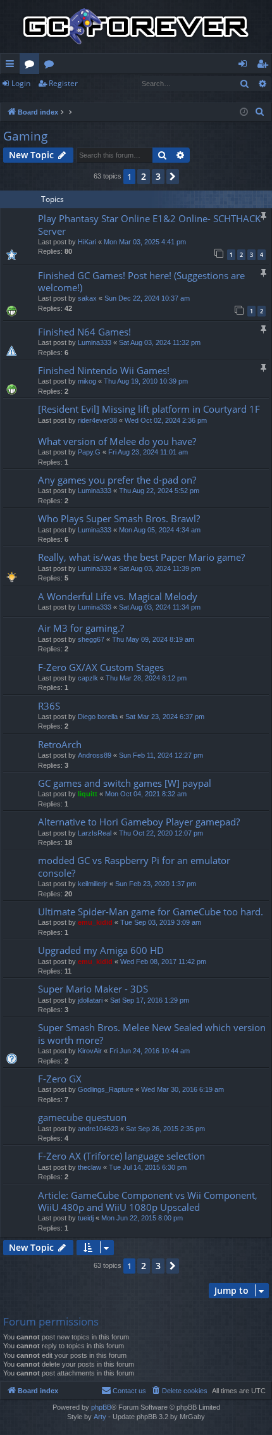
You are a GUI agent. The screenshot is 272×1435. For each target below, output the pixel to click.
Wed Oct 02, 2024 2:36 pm (166, 420)
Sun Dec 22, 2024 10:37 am (147, 298)
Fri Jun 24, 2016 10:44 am (149, 1051)
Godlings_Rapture (105, 1089)
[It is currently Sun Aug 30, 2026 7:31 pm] (244, 112)
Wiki (51, 66)
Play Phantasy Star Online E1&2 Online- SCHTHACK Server (149, 224)
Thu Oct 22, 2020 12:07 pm (161, 833)
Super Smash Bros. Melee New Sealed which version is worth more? (152, 1033)
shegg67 (91, 639)
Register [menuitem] (265, 66)
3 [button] (158, 176)
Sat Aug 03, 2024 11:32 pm (160, 342)
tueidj (86, 1218)
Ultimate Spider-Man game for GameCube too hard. (150, 911)
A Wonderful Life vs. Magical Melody (117, 596)
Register (63, 83)
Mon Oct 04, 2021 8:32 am (146, 794)
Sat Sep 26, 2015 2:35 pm (165, 1128)
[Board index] (136, 26)
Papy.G (89, 452)
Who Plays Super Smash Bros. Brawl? (119, 518)
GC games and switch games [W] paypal (124, 783)
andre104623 (98, 1128)
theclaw (89, 1167)
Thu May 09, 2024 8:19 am (153, 639)
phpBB (101, 1407)
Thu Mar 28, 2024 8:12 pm (146, 678)
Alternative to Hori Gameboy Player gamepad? (139, 821)
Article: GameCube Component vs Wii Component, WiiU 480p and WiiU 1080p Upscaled (147, 1201)
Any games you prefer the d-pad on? (117, 479)
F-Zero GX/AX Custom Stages (101, 667)
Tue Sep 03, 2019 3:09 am (160, 922)
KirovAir (90, 1051)
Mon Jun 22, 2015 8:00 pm (142, 1218)
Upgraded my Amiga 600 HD (101, 950)
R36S (49, 705)
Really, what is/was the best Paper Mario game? (141, 557)
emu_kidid (95, 922)
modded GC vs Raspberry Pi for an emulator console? (134, 866)
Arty (100, 1416)
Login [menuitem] (245, 66)
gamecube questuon (82, 1117)
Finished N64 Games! (84, 331)
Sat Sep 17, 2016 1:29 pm (149, 1000)
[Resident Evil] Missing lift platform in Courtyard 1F (149, 409)
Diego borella (98, 716)
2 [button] (143, 176)
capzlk (88, 678)
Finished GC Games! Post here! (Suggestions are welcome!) (141, 281)
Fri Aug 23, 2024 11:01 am (148, 452)
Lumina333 (94, 342)
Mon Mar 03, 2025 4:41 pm (145, 242)
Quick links (12, 66)
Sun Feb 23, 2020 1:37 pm (155, 883)
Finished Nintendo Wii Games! (104, 370)
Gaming (25, 136)
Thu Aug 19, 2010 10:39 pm (146, 381)
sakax (87, 298)
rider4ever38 (97, 420)
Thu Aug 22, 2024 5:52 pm (159, 490)
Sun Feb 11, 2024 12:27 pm (161, 755)
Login (20, 83)
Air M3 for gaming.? (81, 628)
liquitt (87, 794)
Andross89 (94, 755)
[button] (172, 176)
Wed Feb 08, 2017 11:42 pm (163, 961)
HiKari (87, 242)
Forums (32, 66)
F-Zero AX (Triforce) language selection (121, 1156)
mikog (87, 381)
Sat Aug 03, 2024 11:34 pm (160, 607)
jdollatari (90, 1000)
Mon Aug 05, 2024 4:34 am (160, 530)
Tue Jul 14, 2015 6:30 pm (148, 1167)
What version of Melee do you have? (117, 441)
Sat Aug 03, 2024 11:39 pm (160, 568)
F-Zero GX (60, 1078)
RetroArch (60, 744)
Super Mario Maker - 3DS (93, 988)
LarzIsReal (94, 833)
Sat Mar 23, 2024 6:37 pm (164, 716)
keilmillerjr (93, 883)
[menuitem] (260, 112)
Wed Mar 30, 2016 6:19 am (182, 1089)
